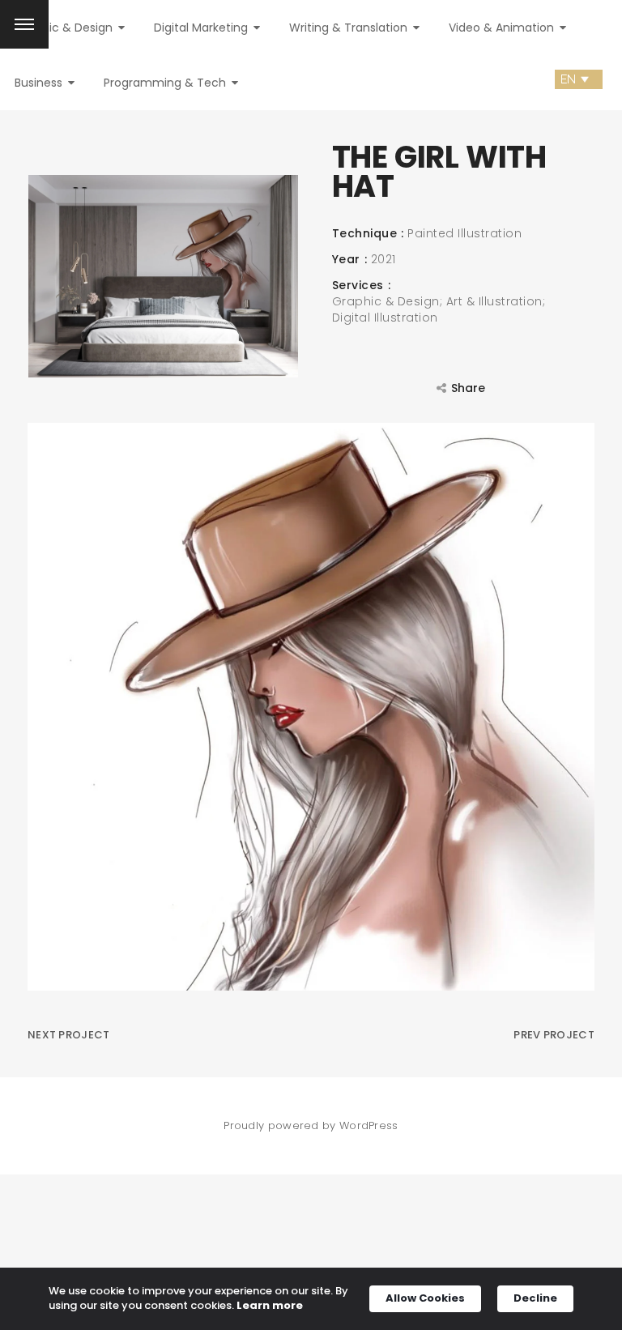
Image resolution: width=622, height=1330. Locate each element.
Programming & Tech (166, 83)
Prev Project (553, 1034)
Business (40, 83)
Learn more (269, 1305)
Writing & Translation (350, 27)
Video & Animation (503, 27)
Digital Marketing (202, 27)
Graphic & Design (65, 27)
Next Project (69, 1034)
